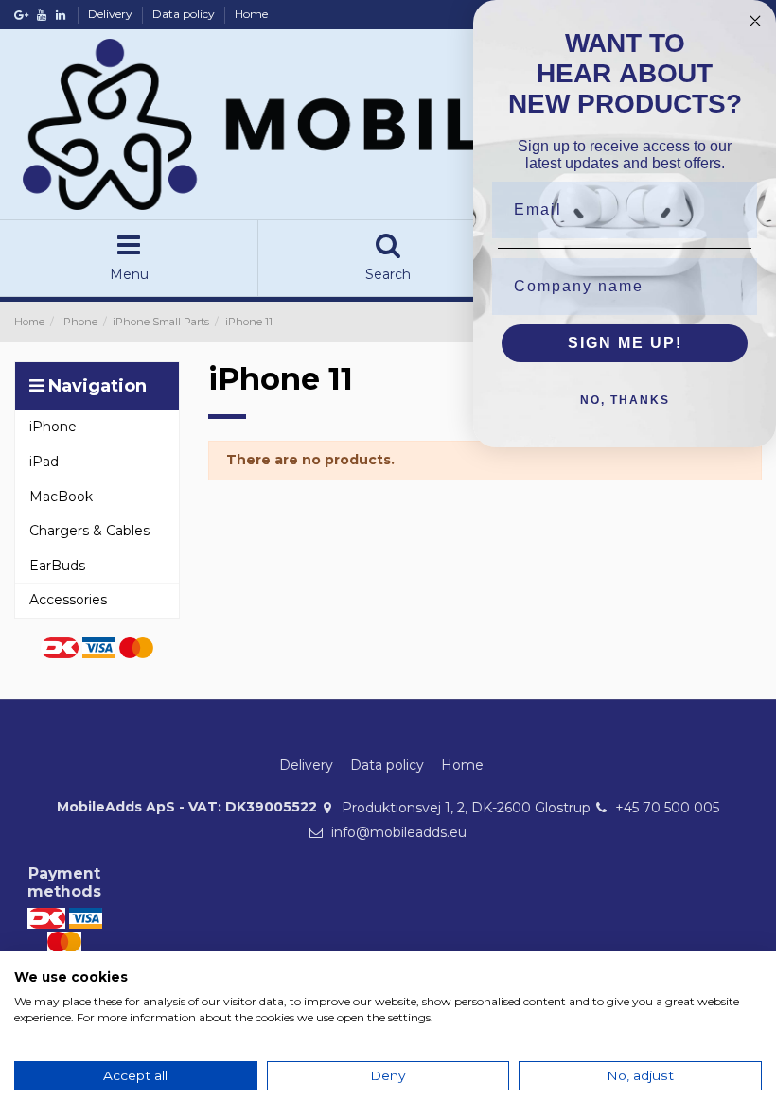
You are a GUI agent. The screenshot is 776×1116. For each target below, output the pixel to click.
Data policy (185, 14)
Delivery (111, 14)
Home (251, 14)
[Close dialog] (755, 20)
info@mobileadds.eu (399, 832)
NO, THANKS (625, 400)
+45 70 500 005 (667, 807)
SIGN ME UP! (625, 343)
